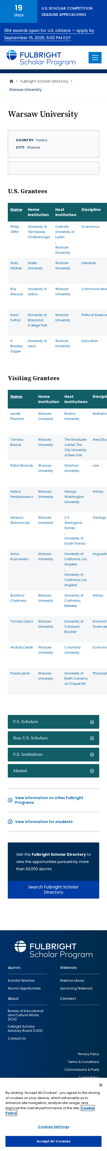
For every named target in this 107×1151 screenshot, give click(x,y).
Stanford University (71, 468)
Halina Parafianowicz (21, 494)
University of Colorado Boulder (73, 626)
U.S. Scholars (25, 721)
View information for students (44, 821)
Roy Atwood (16, 291)
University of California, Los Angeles (75, 559)
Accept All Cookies (53, 1141)
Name (16, 209)
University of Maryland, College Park (37, 320)
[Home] (41, 57)
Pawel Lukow (20, 673)
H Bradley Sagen (16, 346)
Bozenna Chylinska (18, 598)
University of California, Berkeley (73, 600)
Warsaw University (62, 250)
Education (90, 341)
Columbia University (72, 650)
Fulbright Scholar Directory (44, 81)
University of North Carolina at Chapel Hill (76, 678)
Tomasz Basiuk (16, 442)
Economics (90, 226)
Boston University (71, 416)
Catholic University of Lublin (64, 231)
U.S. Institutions (27, 754)
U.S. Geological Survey (73, 522)
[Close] (100, 1085)
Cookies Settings (53, 1126)
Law (96, 465)
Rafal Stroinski (21, 465)
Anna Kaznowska (19, 556)
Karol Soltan (15, 317)
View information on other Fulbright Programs (49, 800)
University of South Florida (74, 541)
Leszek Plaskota (17, 416)
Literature (89, 263)
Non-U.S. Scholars (30, 738)
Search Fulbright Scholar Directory (53, 889)
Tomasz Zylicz (21, 621)
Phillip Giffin (14, 229)
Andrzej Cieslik (21, 647)
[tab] (53, 722)
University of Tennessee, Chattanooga (39, 231)
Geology (99, 517)
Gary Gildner (16, 265)
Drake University (35, 265)
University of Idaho (37, 291)
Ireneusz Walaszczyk (19, 520)
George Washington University (74, 496)
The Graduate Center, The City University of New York (75, 447)
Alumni (20, 770)
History (98, 491)
